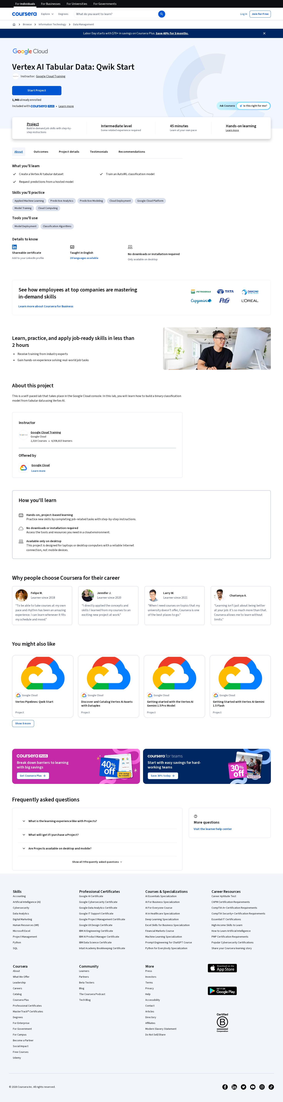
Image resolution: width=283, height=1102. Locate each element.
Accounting (19, 896)
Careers (17, 988)
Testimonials (99, 152)
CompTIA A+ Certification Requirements (234, 908)
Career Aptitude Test (224, 896)
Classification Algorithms (57, 226)
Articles (149, 1012)
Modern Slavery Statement (160, 1029)
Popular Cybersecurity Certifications (233, 942)
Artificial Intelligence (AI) (27, 902)
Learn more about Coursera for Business (45, 306)
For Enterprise (21, 1023)
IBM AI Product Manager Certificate (99, 937)
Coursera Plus (21, 1000)
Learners (84, 971)
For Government (22, 1029)
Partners (84, 977)
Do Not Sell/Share (155, 1035)
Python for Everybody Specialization (166, 948)
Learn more (66, 106)
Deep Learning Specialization (162, 919)
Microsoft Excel (21, 931)
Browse (27, 24)
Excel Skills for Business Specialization (167, 925)
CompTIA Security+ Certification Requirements (238, 914)
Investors (150, 977)
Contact (149, 1006)
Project (33, 124)
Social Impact (20, 1046)
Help (148, 994)
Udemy (17, 1058)
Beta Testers (86, 983)
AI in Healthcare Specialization (162, 914)
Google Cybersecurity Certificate (98, 902)
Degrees (18, 1017)
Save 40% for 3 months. (172, 33)
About (18, 152)
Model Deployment (25, 226)
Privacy (149, 988)
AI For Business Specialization (162, 902)
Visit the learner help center (213, 829)
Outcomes (41, 152)
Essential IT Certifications (226, 919)
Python (17, 942)
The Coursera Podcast (92, 994)
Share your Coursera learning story (232, 948)
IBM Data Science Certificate (95, 942)
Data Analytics (21, 914)
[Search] (161, 14)
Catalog (17, 994)
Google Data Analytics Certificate (98, 908)
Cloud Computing (48, 208)
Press (148, 971)
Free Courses (20, 1052)
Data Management (83, 24)
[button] (63, 14)
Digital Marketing (22, 919)
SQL (15, 948)
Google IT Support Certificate (96, 914)
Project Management (25, 937)
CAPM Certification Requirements (231, 902)
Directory (150, 1017)
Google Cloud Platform (150, 201)
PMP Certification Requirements (230, 937)
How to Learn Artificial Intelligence (231, 931)
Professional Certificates (27, 1006)
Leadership (19, 983)
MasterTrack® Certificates (28, 1012)
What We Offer (21, 977)
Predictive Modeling (91, 201)
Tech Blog (85, 1000)
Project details (69, 152)
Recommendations (132, 152)
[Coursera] (24, 14)
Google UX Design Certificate (95, 925)
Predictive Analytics (61, 201)
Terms (149, 983)
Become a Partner (23, 1040)
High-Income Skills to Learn (227, 925)
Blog (81, 988)
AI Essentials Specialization (161, 896)
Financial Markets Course (159, 931)
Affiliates (150, 1023)
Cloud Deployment (120, 201)
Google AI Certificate (91, 896)
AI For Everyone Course (158, 908)
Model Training (23, 208)
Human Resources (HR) (26, 925)
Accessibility (152, 1000)
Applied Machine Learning (29, 201)
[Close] (264, 33)
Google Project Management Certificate (102, 919)
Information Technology (52, 24)
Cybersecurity (21, 908)
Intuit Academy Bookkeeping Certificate (102, 948)
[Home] (14, 24)
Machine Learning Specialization (163, 937)
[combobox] (112, 14)
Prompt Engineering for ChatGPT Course (168, 942)
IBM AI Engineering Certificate (96, 931)
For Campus (20, 1035)
